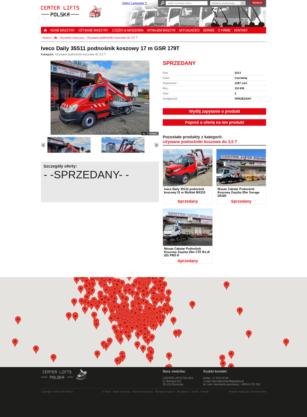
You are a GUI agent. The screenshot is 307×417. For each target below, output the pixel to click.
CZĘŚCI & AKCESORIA (128, 30)
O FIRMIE (224, 30)
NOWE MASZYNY (63, 30)
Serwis (195, 391)
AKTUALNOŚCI (189, 30)
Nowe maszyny (121, 391)
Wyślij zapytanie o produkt (214, 111)
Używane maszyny (72, 37)
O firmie (106, 391)
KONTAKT (241, 30)
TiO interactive (258, 391)
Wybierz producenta (223, 3)
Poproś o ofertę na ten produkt (214, 122)
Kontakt (205, 391)
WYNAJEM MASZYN (161, 30)
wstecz (47, 37)
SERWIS (208, 30)
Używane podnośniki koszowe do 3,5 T (112, 37)
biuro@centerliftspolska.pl (228, 381)
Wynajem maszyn (165, 391)
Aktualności (183, 391)
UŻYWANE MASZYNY (93, 30)
